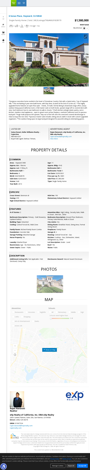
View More (54, 139)
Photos (3, 34)
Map (3, 42)
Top (3, 18)
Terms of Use (66, 459)
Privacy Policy (54, 459)
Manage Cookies (57, 466)
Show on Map (50, 350)
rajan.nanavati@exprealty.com (61, 136)
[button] (4, 466)
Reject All (71, 466)
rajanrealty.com (16, 428)
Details (3, 26)
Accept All (82, 466)
